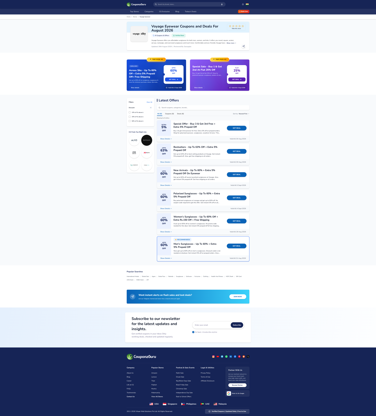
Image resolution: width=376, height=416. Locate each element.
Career (129, 381)
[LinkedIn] (230, 356)
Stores (135, 17)
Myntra (153, 389)
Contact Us (131, 397)
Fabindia (170, 276)
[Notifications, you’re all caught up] (243, 4)
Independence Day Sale (184, 393)
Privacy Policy (205, 373)
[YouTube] (217, 356)
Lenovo (154, 377)
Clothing (205, 276)
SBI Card (239, 276)
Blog (128, 377)
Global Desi (145, 276)
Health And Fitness (217, 276)
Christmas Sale (181, 389)
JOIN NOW (238, 297)
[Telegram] (222, 356)
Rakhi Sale (244, 11)
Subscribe (237, 325)
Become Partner (237, 385)
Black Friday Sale (182, 385)
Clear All (149, 102)
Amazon (154, 373)
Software (189, 276)
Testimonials (131, 393)
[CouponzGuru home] (136, 4)
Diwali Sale (180, 377)
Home (128, 17)
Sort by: (240, 114)
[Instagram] (213, 356)
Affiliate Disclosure (207, 381)
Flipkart (154, 385)
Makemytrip (155, 393)
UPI (147, 280)
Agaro (154, 276)
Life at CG (130, 385)
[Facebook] (235, 356)
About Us (130, 373)
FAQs (129, 389)
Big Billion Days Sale (183, 381)
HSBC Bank (140, 280)
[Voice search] (222, 4)
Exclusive (197, 276)
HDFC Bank (229, 276)
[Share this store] (243, 46)
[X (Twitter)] (248, 356)
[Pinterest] (239, 356)
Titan (153, 381)
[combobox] (188, 4)
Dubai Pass (161, 276)
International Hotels (133, 276)
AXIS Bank (130, 280)
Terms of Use (205, 377)
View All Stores (157, 397)
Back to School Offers (183, 397)
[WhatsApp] (226, 356)
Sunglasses (179, 276)
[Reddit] (243, 356)
